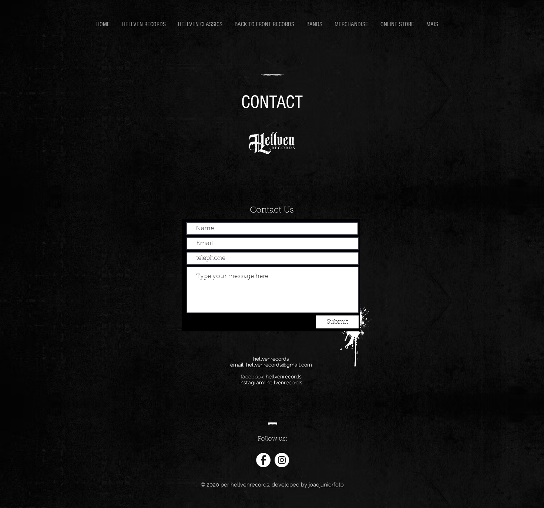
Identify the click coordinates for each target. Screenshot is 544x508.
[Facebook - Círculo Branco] (263, 460)
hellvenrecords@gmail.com (279, 365)
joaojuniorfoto (326, 484)
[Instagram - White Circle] (282, 460)
